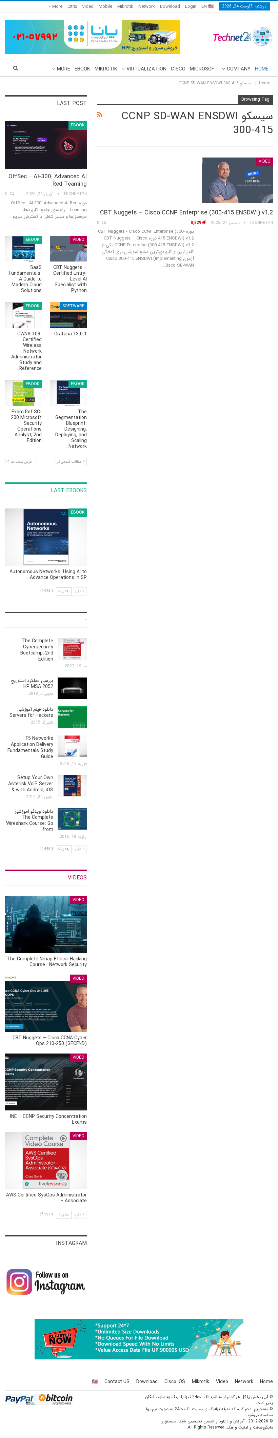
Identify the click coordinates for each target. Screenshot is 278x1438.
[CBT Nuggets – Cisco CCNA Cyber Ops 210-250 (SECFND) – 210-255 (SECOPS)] (46, 1003)
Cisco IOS (174, 1381)
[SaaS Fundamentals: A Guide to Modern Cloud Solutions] (23, 249)
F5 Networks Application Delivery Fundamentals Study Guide (30, 747)
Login (190, 6)
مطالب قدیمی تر (69, 462)
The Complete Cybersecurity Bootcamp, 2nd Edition (36, 650)
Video (88, 6)
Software (73, 306)
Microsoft (204, 69)
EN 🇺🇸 (207, 6)
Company (239, 69)
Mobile (105, 6)
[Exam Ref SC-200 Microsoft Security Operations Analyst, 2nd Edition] (23, 393)
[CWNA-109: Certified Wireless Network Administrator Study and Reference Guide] (23, 315)
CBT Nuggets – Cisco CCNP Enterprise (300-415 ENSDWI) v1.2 (186, 212)
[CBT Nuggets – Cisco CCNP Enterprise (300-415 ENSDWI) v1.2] (237, 180)
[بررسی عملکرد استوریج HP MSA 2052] (72, 688)
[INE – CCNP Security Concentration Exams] (46, 1082)
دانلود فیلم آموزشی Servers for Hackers (31, 712)
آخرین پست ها (21, 462)
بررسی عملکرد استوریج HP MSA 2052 (32, 683)
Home (262, 69)
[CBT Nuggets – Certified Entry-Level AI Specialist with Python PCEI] (68, 249)
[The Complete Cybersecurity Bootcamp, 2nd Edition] (72, 649)
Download (170, 6)
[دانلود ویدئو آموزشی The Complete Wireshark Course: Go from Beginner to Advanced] (72, 819)
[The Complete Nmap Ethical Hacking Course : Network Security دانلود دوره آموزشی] (46, 924)
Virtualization (146, 69)
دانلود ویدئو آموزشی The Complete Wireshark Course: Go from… (29, 820)
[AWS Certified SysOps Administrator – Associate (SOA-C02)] (46, 1160)
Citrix (72, 6)
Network (146, 6)
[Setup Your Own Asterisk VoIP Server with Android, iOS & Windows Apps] (72, 785)
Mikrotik (125, 6)
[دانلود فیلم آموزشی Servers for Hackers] (72, 717)
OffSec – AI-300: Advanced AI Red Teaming (47, 180)
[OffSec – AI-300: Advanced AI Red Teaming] (46, 145)
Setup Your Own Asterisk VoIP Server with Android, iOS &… (30, 784)
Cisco (178, 69)
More (56, 6)
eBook (82, 69)
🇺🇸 (95, 1381)
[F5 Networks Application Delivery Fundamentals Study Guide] (72, 746)
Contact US (117, 1381)
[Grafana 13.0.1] (68, 315)
